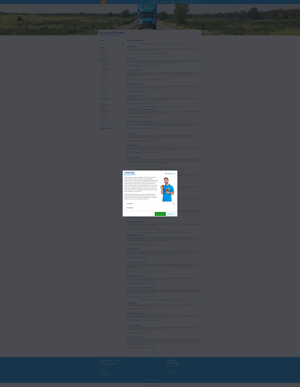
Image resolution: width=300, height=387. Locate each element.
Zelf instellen (171, 214)
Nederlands (170, 173)
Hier (125, 199)
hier (134, 194)
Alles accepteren (160, 214)
